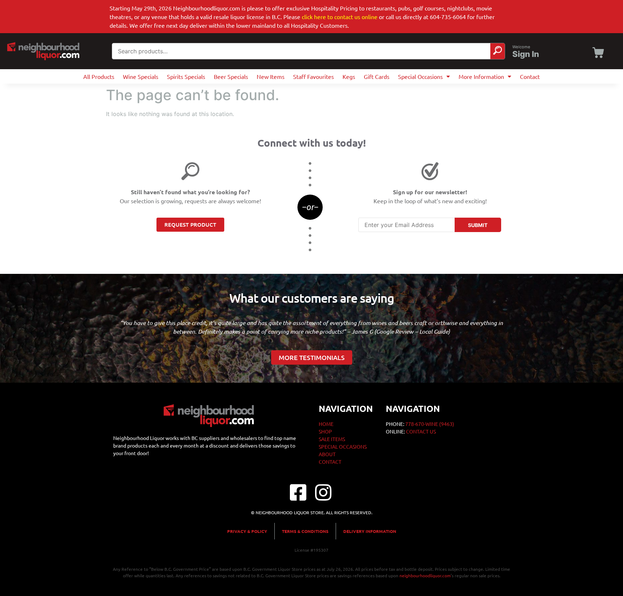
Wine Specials (140, 76)
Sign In (525, 54)
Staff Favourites (313, 76)
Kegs (349, 76)
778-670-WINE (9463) (429, 424)
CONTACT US (421, 431)
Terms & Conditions (305, 531)
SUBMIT (477, 225)
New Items (270, 76)
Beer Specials (231, 76)
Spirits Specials (186, 76)
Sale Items (332, 439)
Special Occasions (420, 76)
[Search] (497, 51)
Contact (530, 76)
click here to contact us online (339, 16)
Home (326, 424)
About (327, 454)
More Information (481, 76)
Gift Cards (376, 76)
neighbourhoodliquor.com (425, 575)
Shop (325, 431)
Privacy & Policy (247, 531)
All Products (98, 76)
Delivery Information (369, 531)
